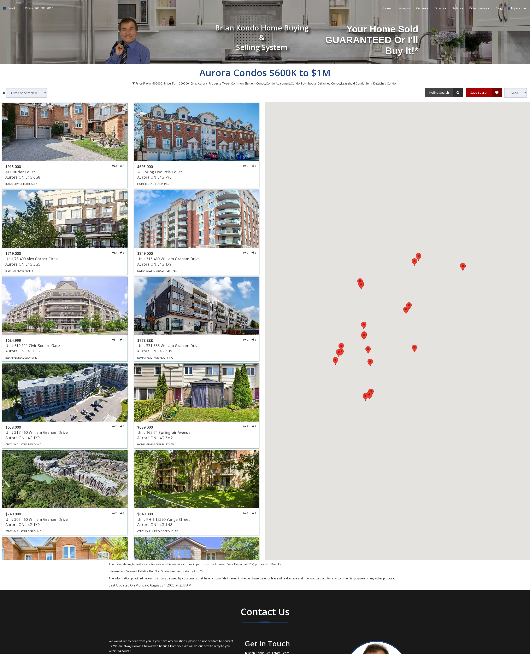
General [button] (421, 8)
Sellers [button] (456, 8)
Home (387, 8)
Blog (498, 8)
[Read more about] (65, 145)
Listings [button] (403, 8)
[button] (341, 347)
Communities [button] (478, 8)
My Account (518, 8)
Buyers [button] (439, 8)
